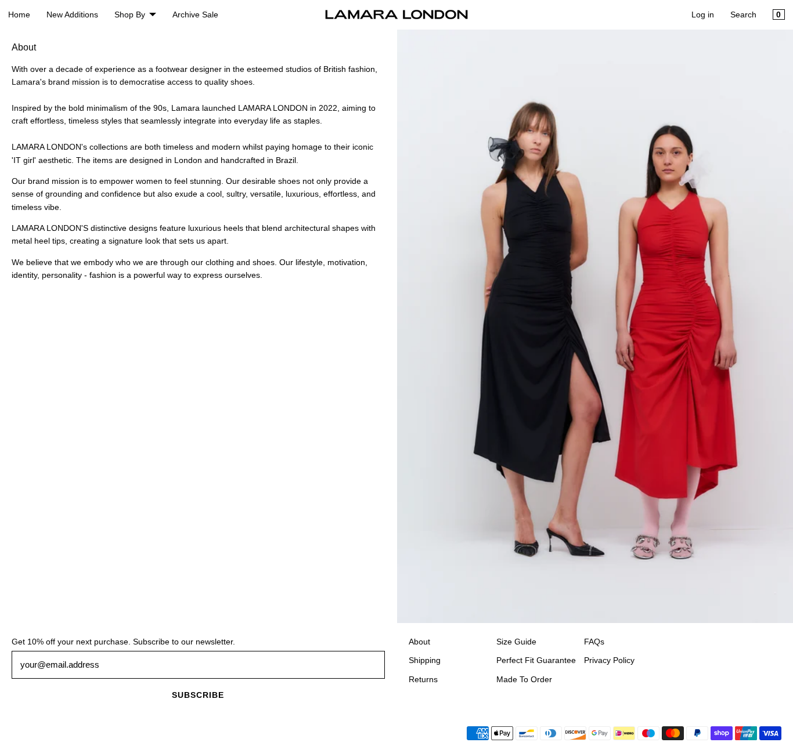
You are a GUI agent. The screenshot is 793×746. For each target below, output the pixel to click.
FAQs (594, 641)
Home (19, 14)
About (419, 641)
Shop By (129, 14)
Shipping (425, 660)
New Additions (72, 14)
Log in (702, 14)
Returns (423, 679)
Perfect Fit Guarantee (536, 660)
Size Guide (516, 641)
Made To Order (524, 679)
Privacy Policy (609, 660)
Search (743, 14)
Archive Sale (195, 14)
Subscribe (198, 695)
